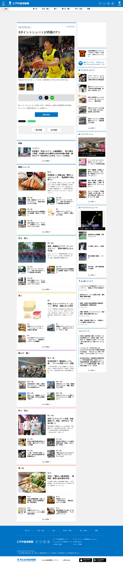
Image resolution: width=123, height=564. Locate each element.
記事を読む (46, 115)
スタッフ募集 (78, 544)
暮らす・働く (66, 9)
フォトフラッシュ (24, 27)
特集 (88, 9)
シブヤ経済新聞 (18, 3)
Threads (112, 3)
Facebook (100, 3)
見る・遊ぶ (45, 9)
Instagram (108, 3)
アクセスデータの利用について (63, 541)
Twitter (104, 3)
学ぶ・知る (78, 9)
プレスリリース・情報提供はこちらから (85, 539)
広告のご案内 (58, 544)
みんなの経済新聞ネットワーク (26, 560)
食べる (35, 9)
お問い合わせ (78, 541)
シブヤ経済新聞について (61, 539)
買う (55, 9)
